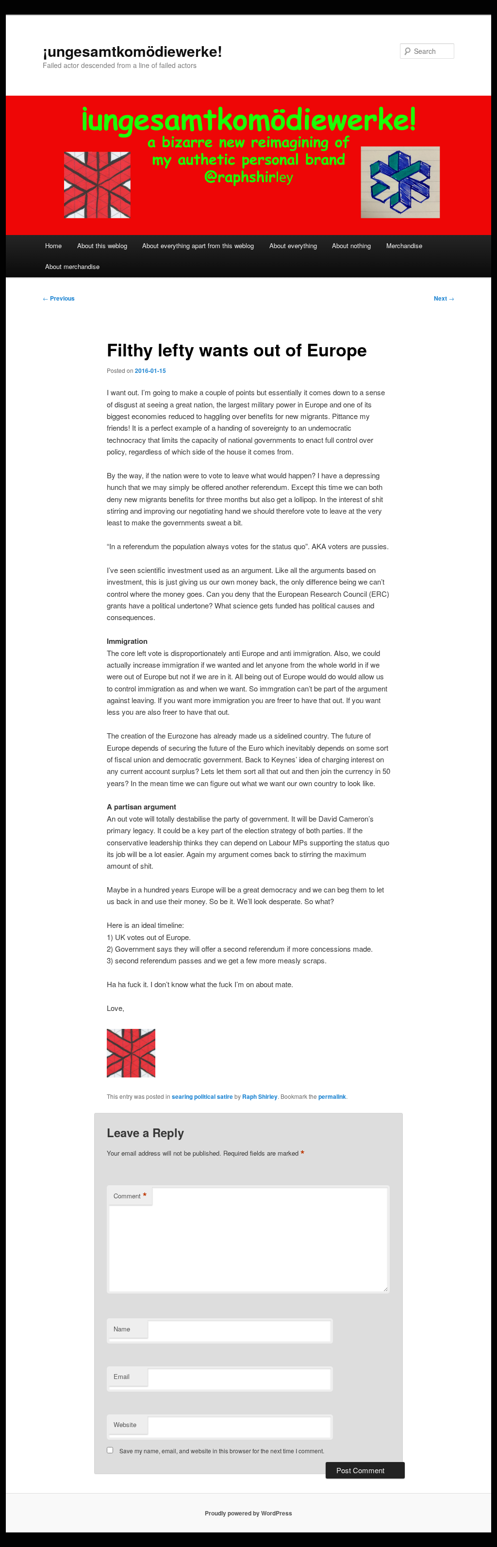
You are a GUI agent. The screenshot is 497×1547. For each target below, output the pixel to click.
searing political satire (202, 1096)
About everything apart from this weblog (198, 245)
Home (53, 245)
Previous (59, 298)
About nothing (351, 245)
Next (444, 298)
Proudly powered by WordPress (248, 1513)
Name (122, 1328)
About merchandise (72, 266)
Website (125, 1424)
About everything (293, 245)
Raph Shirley (260, 1096)
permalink (332, 1096)
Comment (130, 1196)
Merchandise (404, 245)
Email (122, 1376)
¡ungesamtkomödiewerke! (132, 50)
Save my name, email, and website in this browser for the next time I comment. (221, 1450)
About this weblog (102, 245)
